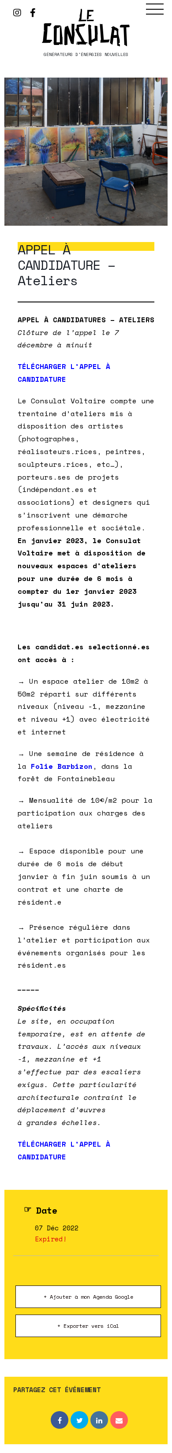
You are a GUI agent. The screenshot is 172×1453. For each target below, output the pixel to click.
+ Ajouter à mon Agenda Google (88, 1296)
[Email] (119, 1420)
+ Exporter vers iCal (88, 1326)
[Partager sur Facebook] (59, 1420)
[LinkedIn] (99, 1420)
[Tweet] (79, 1420)
